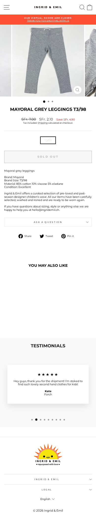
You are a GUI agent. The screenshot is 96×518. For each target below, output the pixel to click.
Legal (47, 489)
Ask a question (48, 222)
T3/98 (48, 140)
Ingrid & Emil (46, 479)
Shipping (43, 122)
